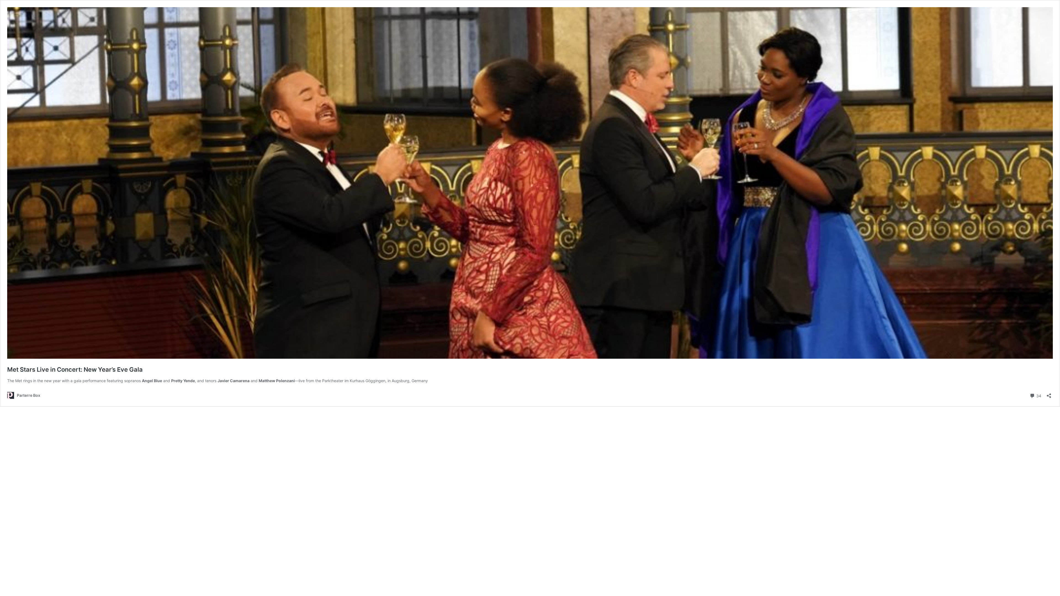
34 (1038, 395)
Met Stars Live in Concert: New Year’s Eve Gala (75, 369)
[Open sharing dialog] (1049, 394)
